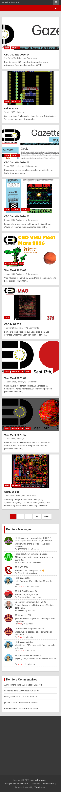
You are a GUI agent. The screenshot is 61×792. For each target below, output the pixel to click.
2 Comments (33, 328)
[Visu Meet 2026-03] (30, 250)
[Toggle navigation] (6, 8)
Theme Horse (47, 783)
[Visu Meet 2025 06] (30, 414)
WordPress (39, 787)
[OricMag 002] (30, 88)
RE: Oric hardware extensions (28, 655)
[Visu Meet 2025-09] (30, 357)
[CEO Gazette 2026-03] (30, 142)
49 (37, 516)
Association (11, 264)
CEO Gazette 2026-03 (16, 162)
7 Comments (32, 220)
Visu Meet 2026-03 (15, 270)
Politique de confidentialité (16, 783)
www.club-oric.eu (38, 780)
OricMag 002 (11, 108)
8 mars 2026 (9, 220)
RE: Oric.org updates (24, 642)
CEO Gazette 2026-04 (16, 54)
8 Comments (31, 58)
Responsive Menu (56, 2)
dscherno (8, 690)
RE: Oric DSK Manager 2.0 (26, 591)
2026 (7, 48)
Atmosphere (10, 685)
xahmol (21, 610)
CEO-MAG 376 (12, 324)
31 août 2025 (10, 382)
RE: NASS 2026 (21, 567)
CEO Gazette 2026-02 (16, 216)
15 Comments (31, 166)
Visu (22, 264)
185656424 (22, 549)
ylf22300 (8, 702)
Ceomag (15, 210)
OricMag (15, 102)
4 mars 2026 (9, 274)
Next (46, 516)
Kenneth (8, 708)
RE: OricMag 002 (22, 578)
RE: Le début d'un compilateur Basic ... (31, 554)
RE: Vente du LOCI (23, 615)
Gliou (20, 573)
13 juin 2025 (9, 439)
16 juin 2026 (9, 112)
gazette (15, 48)
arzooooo (22, 562)
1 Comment (32, 382)
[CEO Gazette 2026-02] (30, 196)
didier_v (20, 58)
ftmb (20, 624)
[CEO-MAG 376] (30, 304)
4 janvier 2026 (10, 328)
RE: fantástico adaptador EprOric (29, 629)
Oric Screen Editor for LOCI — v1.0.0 (30, 602)
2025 (7, 318)
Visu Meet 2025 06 (15, 435)
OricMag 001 (11, 491)
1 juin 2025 (9, 495)
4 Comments (32, 274)
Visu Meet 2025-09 (15, 378)
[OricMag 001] (30, 471)
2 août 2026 (9, 58)
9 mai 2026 (9, 166)
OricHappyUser (24, 597)
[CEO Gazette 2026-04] (30, 34)
